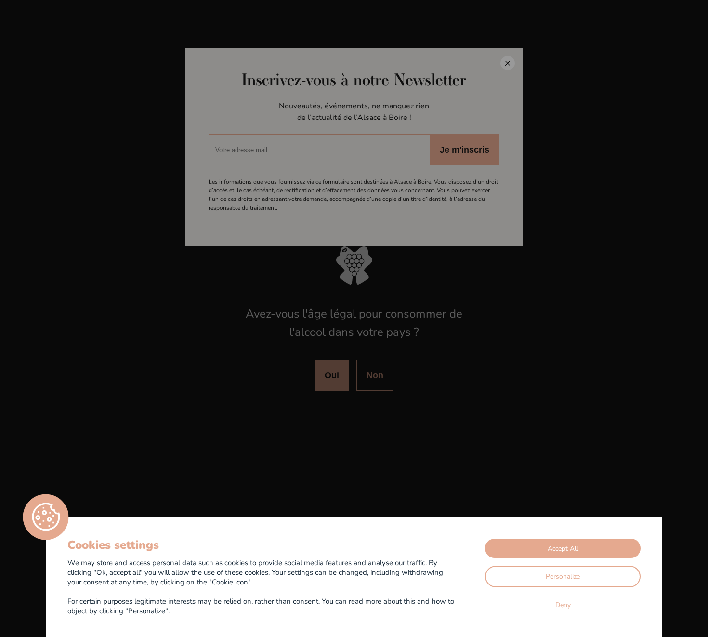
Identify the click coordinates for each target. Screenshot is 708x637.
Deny (563, 604)
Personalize (563, 576)
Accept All (563, 548)
